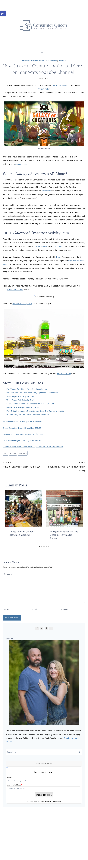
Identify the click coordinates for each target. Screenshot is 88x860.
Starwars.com (21, 164)
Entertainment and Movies (33, 61)
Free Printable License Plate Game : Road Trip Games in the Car (35, 411)
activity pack (58, 246)
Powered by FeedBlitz (53, 801)
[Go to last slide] (9, 517)
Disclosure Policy (60, 85)
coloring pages (40, 246)
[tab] (39, 546)
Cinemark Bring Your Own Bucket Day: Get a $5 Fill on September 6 (33, 447)
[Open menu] (42, 51)
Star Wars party (64, 373)
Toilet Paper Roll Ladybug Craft (20, 396)
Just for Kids (51, 61)
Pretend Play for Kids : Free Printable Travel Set (27, 415)
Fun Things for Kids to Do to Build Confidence (26, 389)
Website (64, 609)
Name (7, 609)
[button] (3, 13)
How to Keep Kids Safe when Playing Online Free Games (32, 393)
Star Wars (46, 191)
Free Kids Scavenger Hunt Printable (22, 407)
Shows (13, 453)
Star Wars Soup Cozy (22, 304)
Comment (9, 574)
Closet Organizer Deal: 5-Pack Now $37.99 (22, 428)
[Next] (79, 517)
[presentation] (23, 508)
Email (35, 609)
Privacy (49, 763)
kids (5, 453)
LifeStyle (62, 61)
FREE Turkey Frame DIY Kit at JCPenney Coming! (66, 466)
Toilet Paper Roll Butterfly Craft (20, 400)
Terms (42, 763)
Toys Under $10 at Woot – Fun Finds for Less (23, 434)
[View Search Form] (46, 52)
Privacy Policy (44, 89)
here (58, 257)
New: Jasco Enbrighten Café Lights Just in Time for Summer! (64, 534)
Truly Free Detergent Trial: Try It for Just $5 (22, 440)
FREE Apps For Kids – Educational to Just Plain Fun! (30, 404)
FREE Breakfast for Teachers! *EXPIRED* (21, 464)
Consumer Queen (15, 289)
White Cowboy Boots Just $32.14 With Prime (23, 422)
